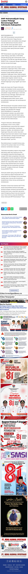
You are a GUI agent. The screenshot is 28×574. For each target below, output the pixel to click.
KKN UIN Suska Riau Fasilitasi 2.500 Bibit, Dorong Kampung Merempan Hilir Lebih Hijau (15, 256)
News (14, 4)
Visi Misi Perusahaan (14, 569)
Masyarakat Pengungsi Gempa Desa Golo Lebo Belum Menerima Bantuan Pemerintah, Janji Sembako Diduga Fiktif (15, 261)
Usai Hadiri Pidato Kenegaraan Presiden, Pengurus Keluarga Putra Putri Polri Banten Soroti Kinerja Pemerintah (15, 278)
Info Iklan (16, 567)
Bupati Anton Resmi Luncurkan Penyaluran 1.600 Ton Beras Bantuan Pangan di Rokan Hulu (14, 273)
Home (4, 4)
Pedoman (10, 565)
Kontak (21, 567)
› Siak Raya (6, 16)
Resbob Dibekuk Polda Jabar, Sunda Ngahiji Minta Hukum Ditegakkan (14, 282)
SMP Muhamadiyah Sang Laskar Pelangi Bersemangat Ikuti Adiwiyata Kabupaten (12, 22)
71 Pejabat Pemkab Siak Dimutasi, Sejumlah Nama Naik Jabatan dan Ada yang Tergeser (14, 269)
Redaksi (5, 565)
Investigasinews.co (17, 570)
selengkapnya (14, 290)
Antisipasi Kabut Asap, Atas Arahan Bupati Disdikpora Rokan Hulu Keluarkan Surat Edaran (13, 307)
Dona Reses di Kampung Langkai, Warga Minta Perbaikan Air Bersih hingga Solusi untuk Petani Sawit (15, 286)
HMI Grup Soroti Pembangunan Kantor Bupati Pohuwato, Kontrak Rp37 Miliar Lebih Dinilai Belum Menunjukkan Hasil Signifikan (15, 248)
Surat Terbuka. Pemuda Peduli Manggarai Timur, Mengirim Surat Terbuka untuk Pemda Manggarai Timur (15, 252)
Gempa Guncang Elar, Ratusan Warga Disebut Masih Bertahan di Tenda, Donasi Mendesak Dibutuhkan (15, 265)
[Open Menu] (26, 2)
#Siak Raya (4, 202)
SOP (14, 565)
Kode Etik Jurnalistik (20, 565)
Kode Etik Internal (9, 567)
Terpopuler (23, 4)
